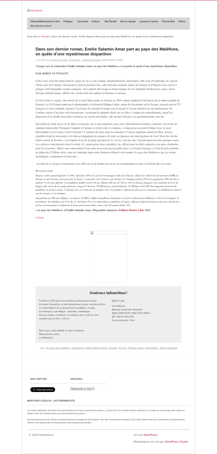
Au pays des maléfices (58, 348)
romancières (151, 348)
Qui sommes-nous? (40, 26)
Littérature (74, 60)
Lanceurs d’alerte (148, 21)
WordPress (150, 435)
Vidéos (181, 21)
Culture (95, 22)
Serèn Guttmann (168, 348)
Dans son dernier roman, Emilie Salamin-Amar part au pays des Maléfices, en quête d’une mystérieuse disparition (107, 51)
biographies (78, 348)
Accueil (45, 36)
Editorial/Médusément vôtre (45, 21)
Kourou (123, 348)
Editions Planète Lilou (131, 210)
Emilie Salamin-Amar (96, 348)
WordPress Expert (176, 441)
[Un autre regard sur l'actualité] (35, 10)
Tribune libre (168, 21)
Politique (67, 22)
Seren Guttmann (91, 60)
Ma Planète (111, 21)
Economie (83, 21)
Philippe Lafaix (136, 348)
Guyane (113, 348)
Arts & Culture (59, 60)
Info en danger (128, 21)
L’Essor (40, 217)
